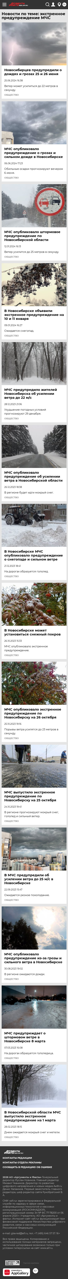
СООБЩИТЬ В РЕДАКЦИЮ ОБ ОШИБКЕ (27, 1167)
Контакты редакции (17, 1157)
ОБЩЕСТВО (11, 95)
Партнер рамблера (31, 1263)
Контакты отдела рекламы (22, 1162)
